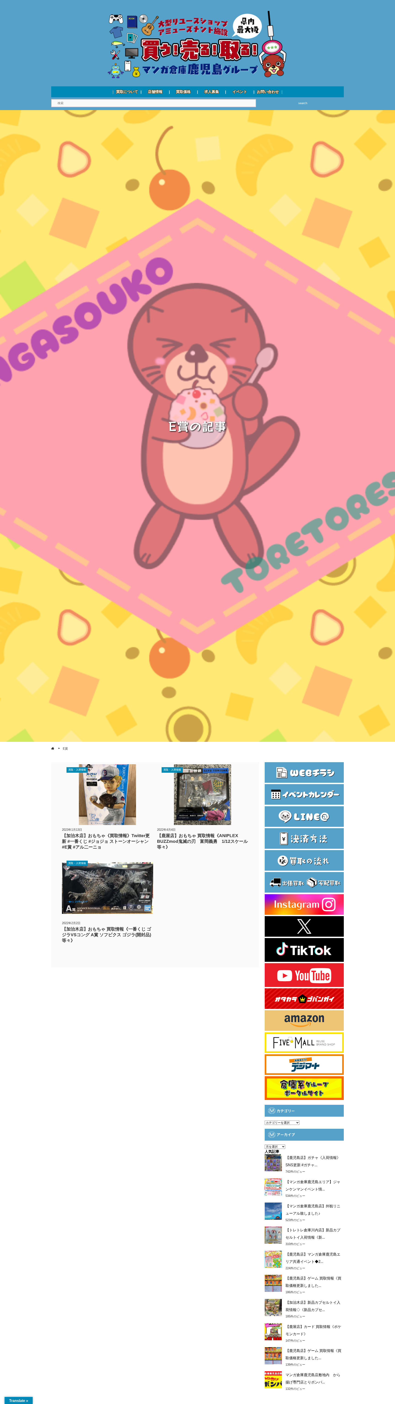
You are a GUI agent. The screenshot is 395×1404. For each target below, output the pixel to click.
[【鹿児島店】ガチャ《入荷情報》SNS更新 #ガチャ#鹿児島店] (273, 1162)
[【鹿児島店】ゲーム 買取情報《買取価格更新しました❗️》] (273, 1355)
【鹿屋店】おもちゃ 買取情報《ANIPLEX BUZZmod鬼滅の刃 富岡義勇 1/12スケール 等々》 (202, 841)
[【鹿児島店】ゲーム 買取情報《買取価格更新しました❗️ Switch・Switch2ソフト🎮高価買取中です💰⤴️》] (273, 1283)
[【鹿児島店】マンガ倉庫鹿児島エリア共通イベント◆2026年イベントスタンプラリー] (273, 1259)
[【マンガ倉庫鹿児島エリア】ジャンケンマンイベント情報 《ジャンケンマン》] (273, 1186)
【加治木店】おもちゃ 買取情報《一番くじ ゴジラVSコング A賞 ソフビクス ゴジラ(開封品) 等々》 (106, 935)
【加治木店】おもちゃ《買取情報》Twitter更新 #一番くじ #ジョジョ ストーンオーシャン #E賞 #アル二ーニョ (106, 841)
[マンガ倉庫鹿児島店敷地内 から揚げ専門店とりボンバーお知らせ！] (273, 1379)
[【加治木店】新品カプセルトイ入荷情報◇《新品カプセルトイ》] (273, 1307)
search (302, 103)
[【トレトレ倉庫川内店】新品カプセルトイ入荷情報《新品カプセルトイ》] (273, 1235)
